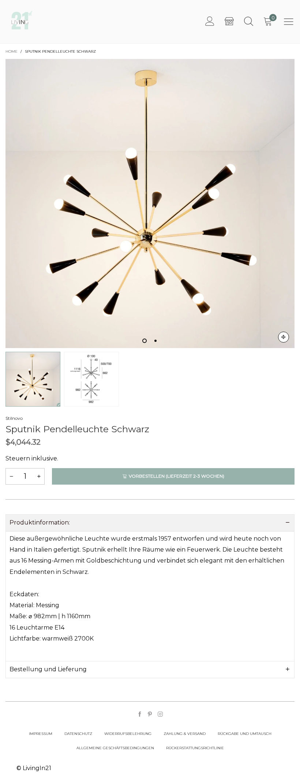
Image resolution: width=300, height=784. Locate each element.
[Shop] (229, 21)
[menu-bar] (289, 21)
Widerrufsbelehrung (127, 733)
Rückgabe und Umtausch (244, 733)
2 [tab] (155, 340)
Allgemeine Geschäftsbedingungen (115, 748)
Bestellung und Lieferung (48, 669)
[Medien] (283, 337)
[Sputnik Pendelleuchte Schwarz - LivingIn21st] (150, 203)
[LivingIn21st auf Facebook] (139, 714)
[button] (11, 476)
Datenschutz (78, 733)
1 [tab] (144, 340)
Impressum (40, 733)
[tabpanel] (150, 203)
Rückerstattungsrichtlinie (195, 748)
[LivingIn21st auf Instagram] (160, 714)
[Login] (210, 21)
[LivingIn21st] (22, 20)
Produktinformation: (40, 522)
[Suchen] (248, 21)
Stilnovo (14, 418)
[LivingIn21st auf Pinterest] (150, 714)
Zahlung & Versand (185, 733)
